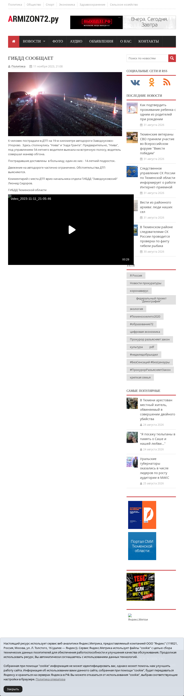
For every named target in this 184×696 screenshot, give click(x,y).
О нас (125, 41)
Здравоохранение (92, 4)
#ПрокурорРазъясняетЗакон (150, 370)
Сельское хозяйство (124, 4)
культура (136, 347)
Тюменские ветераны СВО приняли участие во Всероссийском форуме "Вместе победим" (157, 143)
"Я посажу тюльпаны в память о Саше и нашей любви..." (157, 439)
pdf (151, 347)
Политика (15, 4)
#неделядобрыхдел (144, 354)
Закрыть (13, 689)
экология (136, 309)
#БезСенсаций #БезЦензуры (150, 362)
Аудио (76, 41)
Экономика (67, 4)
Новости (32, 41)
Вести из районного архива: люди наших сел (156, 207)
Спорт (50, 4)
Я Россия (136, 275)
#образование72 (141, 324)
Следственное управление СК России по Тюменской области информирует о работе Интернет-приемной (158, 177)
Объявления (101, 41)
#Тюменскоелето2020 (145, 316)
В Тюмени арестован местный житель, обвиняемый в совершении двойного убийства (157, 409)
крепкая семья (140, 377)
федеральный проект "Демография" (151, 299)
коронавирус (139, 291)
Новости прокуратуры (145, 283)
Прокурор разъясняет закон (150, 339)
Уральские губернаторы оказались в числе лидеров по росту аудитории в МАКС (154, 468)
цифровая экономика (145, 332)
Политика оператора (50, 679)
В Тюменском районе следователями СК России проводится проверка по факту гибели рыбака (156, 236)
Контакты (148, 41)
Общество (34, 4)
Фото (58, 41)
